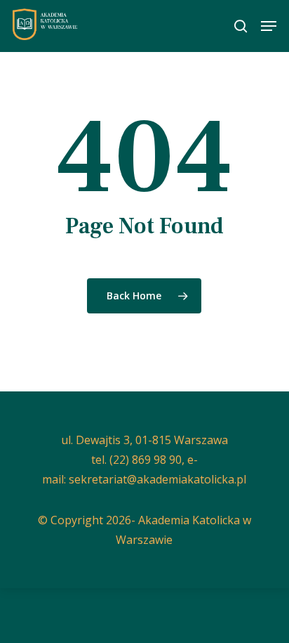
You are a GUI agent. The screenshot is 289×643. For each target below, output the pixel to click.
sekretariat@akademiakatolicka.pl (157, 479)
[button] (268, 26)
